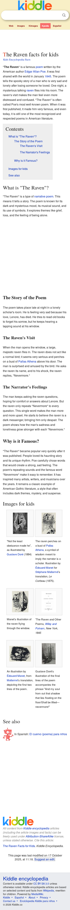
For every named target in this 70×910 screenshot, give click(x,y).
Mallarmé (12, 680)
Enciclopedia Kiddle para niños (37, 901)
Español (57, 25)
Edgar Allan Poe (35, 71)
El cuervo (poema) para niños (48, 734)
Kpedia (45, 25)
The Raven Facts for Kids (19, 846)
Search (64, 15)
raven (30, 90)
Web (11, 25)
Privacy (44, 897)
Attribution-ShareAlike (39, 836)
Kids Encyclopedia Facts (17, 59)
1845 (48, 76)
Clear (56, 15)
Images (21, 25)
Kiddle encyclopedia (36, 828)
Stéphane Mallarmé (46, 572)
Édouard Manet (44, 567)
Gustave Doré (15, 554)
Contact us (9, 901)
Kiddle (6, 897)
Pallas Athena (27, 361)
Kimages (33, 25)
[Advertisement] (35, 39)
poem (39, 67)
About (32, 897)
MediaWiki (37, 894)
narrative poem (43, 196)
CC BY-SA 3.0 (41, 883)
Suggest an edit (44, 859)
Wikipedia (48, 890)
